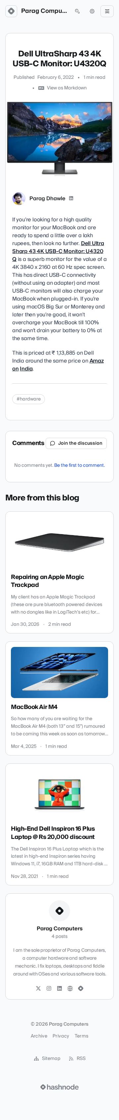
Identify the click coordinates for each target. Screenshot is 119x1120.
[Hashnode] (80, 989)
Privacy (61, 1036)
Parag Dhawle (47, 199)
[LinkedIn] (71, 198)
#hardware (29, 399)
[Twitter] (38, 989)
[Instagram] (49, 989)
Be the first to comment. (79, 465)
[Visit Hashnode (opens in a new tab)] (59, 1087)
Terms (82, 1036)
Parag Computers (44, 11)
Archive (39, 1036)
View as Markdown (67, 88)
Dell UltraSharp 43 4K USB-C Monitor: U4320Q (58, 251)
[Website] (70, 989)
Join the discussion (80, 443)
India (26, 368)
